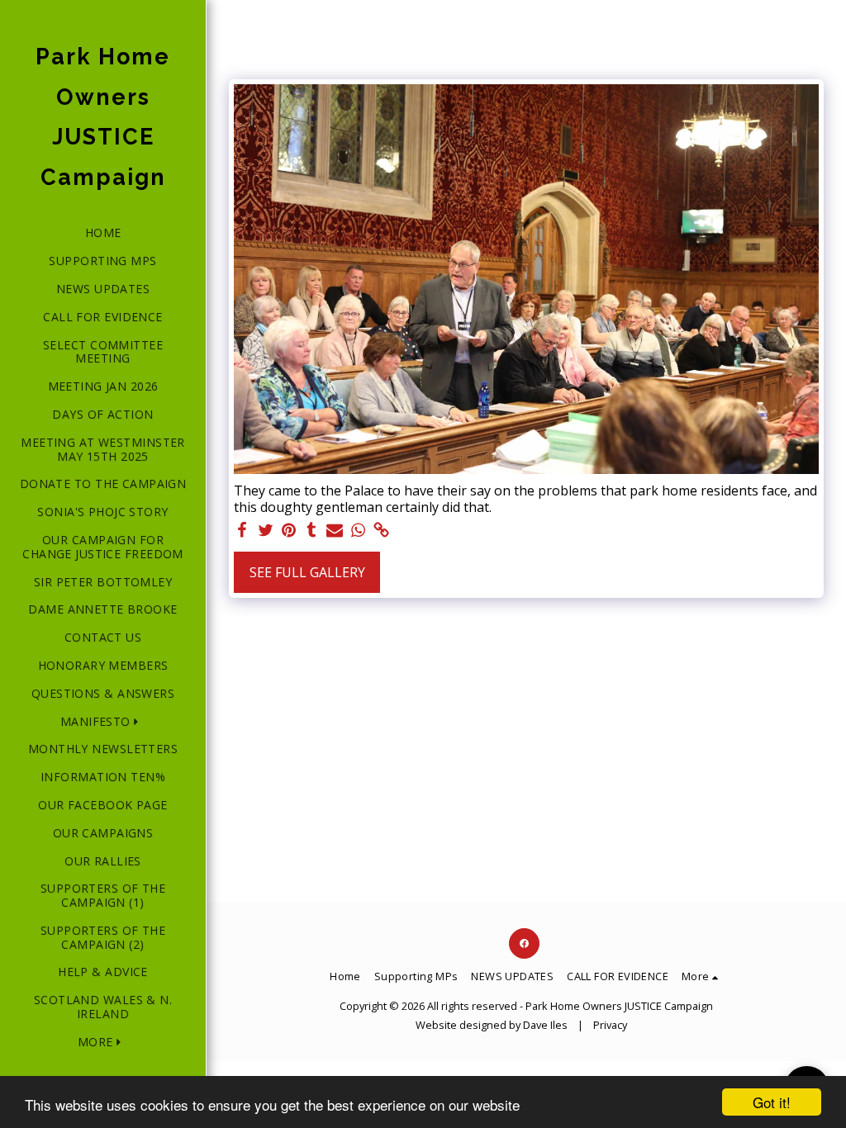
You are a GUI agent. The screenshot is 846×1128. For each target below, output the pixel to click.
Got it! (772, 1102)
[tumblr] (311, 530)
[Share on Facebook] (242, 530)
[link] (381, 530)
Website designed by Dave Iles (492, 1024)
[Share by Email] (334, 530)
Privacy (610, 1024)
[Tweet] (265, 530)
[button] (102, 722)
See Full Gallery (307, 572)
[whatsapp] (357, 530)
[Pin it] (288, 530)
